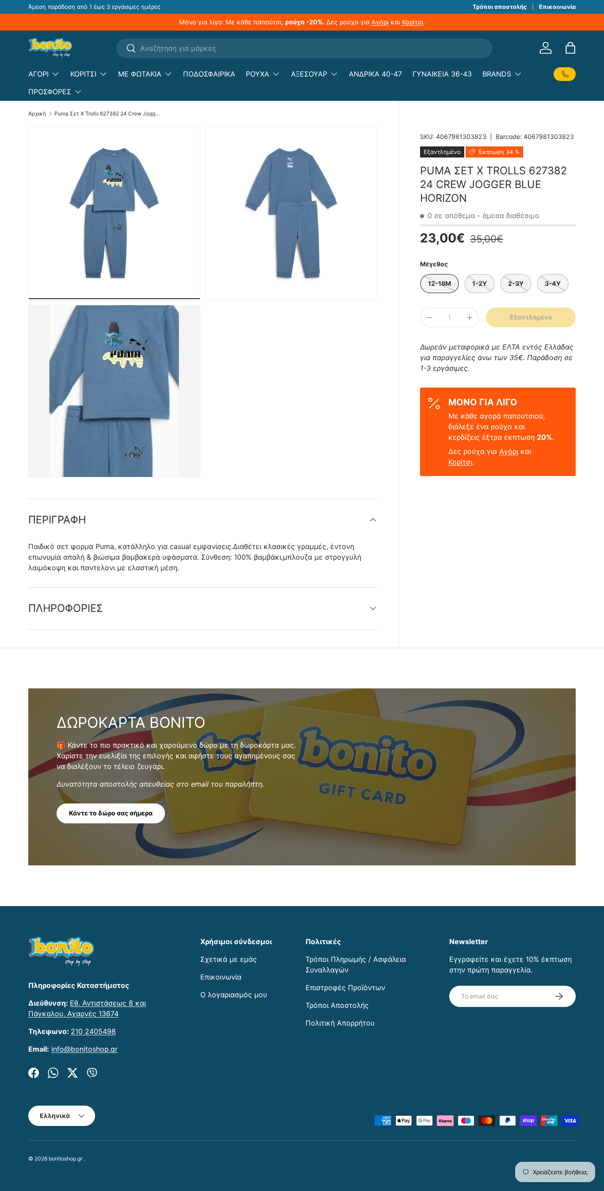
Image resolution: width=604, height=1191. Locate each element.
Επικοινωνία (557, 6)
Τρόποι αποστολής (500, 6)
